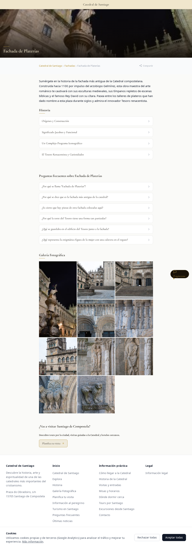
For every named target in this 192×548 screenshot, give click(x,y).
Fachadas (69, 65)
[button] (96, 186)
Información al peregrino (68, 503)
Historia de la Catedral (113, 479)
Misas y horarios (109, 491)
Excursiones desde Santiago (116, 509)
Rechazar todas (147, 537)
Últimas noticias (62, 521)
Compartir (148, 65)
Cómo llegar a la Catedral (115, 473)
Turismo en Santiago (65, 509)
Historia (57, 485)
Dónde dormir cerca (111, 497)
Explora (57, 479)
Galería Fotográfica (64, 491)
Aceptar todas (174, 537)
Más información (32, 541)
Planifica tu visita (51, 443)
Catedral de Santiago (50, 65)
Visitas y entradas (110, 485)
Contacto (104, 515)
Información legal (157, 473)
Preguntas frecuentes (66, 515)
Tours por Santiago (111, 503)
